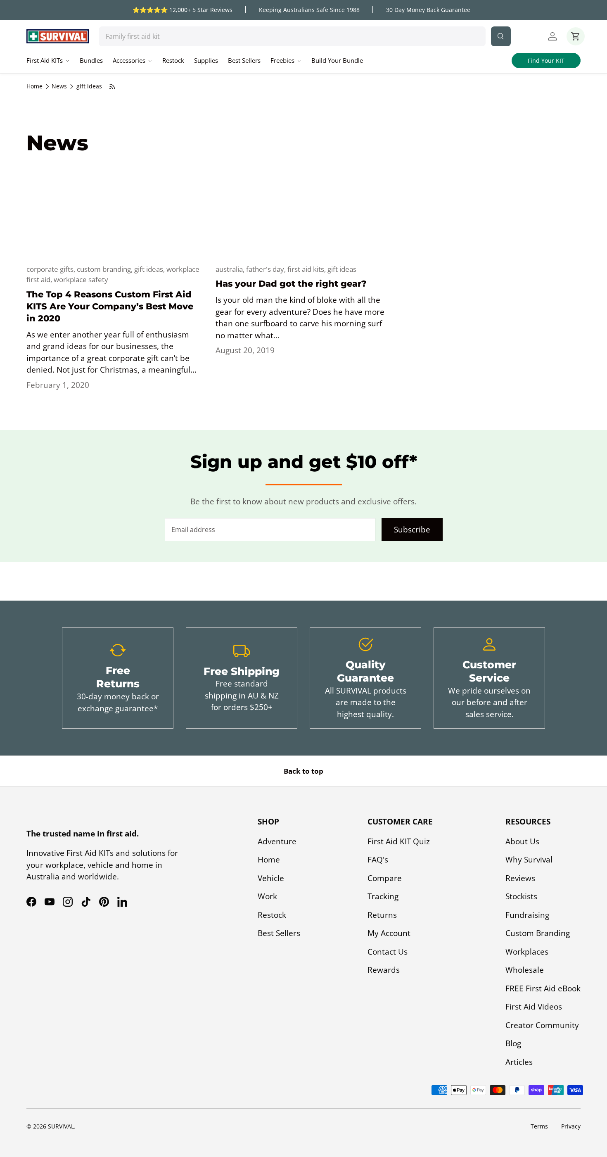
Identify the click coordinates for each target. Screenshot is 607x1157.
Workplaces (526, 951)
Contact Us (388, 951)
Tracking (383, 896)
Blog (513, 1043)
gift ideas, (150, 269)
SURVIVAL (61, 1126)
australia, (231, 269)
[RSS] (112, 86)
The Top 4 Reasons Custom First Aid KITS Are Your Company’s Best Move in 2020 (109, 306)
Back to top (303, 771)
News (59, 86)
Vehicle (271, 878)
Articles (519, 1062)
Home (34, 86)
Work (267, 896)
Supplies (206, 60)
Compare (385, 878)
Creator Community (542, 1025)
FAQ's (378, 859)
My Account (389, 933)
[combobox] (292, 36)
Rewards (384, 970)
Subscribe (412, 529)
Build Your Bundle (337, 60)
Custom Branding (537, 933)
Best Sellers (244, 60)
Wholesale (524, 970)
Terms (539, 1126)
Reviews (520, 878)
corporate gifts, (51, 269)
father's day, (266, 269)
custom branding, (105, 269)
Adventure (277, 841)
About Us (522, 841)
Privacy (571, 1126)
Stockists (521, 896)
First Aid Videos (533, 1006)
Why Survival (528, 859)
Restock (173, 60)
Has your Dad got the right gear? (291, 283)
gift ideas (89, 86)
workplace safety (81, 279)
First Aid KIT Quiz (399, 841)
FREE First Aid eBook (543, 988)
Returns (382, 915)
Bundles (91, 60)
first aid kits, (307, 269)
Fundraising (527, 915)
